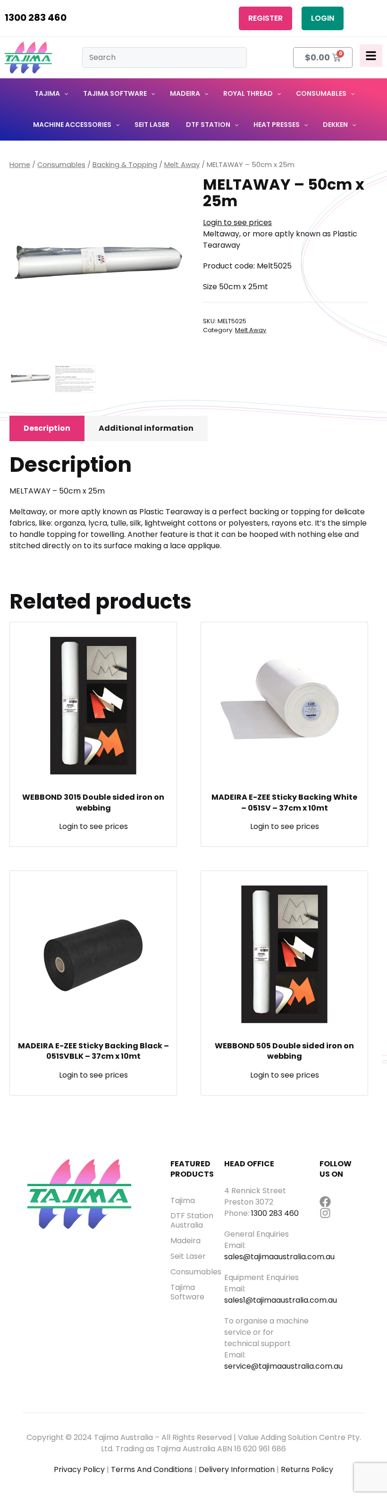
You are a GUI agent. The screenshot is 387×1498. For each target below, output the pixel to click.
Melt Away (182, 164)
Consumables (61, 164)
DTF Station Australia (191, 1220)
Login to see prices (237, 222)
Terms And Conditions (152, 1469)
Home (19, 164)
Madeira (185, 1241)
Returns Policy (307, 1469)
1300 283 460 (36, 17)
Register (265, 18)
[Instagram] (325, 1213)
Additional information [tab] (146, 428)
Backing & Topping (125, 164)
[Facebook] (325, 1201)
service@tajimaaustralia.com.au (283, 1366)
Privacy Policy (79, 1469)
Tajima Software (187, 1292)
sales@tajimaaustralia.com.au (279, 1256)
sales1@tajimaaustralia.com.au (280, 1300)
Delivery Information (237, 1469)
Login (322, 18)
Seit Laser (188, 1256)
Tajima (182, 1200)
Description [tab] (47, 428)
